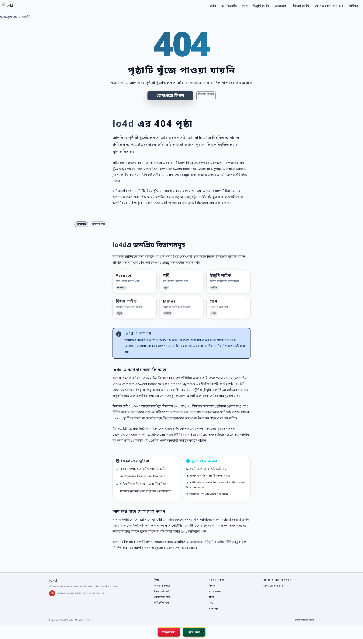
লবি (245, 6)
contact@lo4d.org (273, 585)
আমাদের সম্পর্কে (162, 585)
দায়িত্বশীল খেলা (161, 602)
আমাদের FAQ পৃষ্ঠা (132, 526)
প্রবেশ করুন (214, 591)
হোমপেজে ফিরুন (170, 95)
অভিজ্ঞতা (281, 6)
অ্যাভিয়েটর (229, 6)
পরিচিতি (81, 224)
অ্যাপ (211, 597)
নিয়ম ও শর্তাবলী (162, 591)
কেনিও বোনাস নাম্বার (329, 6)
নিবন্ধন (212, 585)
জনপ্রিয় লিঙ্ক (98, 224)
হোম (213, 6)
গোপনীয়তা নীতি (162, 597)
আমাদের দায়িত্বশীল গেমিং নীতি (210, 542)
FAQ (211, 602)
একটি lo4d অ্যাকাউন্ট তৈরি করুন (208, 469)
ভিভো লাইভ (301, 6)
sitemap (213, 608)
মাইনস (353, 6)
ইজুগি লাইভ (261, 6)
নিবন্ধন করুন (206, 94)
